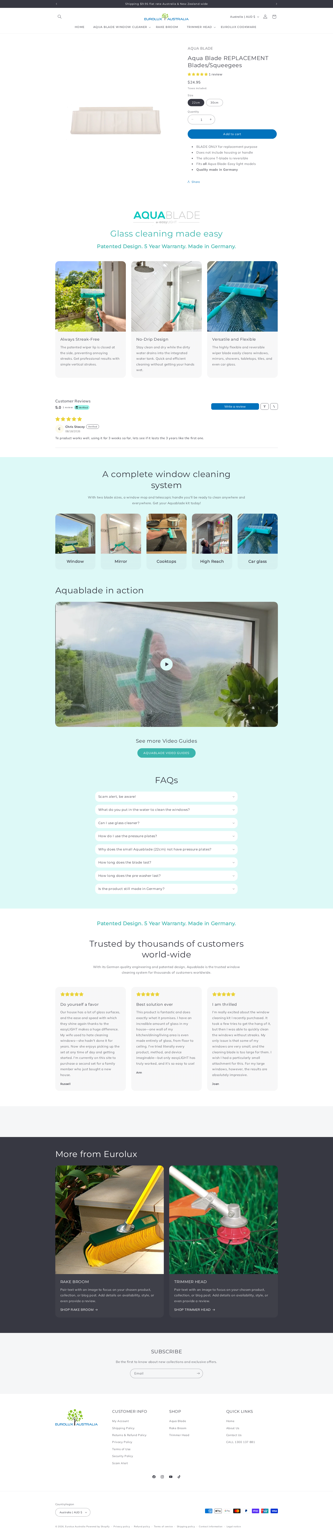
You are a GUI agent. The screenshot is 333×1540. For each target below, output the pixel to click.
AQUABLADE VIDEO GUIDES (166, 753)
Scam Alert (120, 1463)
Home (230, 1421)
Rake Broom (177, 1428)
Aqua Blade (177, 1421)
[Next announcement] (276, 4)
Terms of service (163, 1526)
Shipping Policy (123, 1428)
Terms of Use (121, 1449)
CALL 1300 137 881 (240, 1442)
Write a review (235, 406)
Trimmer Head (179, 1435)
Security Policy (122, 1456)
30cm (214, 102)
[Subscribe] (198, 1373)
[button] (59, 16)
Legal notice (234, 1526)
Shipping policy (186, 1526)
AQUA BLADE (200, 48)
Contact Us (234, 1435)
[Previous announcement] (56, 4)
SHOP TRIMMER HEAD (192, 1310)
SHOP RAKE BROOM (76, 1310)
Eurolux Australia (75, 1526)
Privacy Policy (122, 1442)
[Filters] (265, 406)
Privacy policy (122, 1526)
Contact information (211, 1526)
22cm (196, 102)
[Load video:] (166, 664)
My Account (120, 1421)
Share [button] (196, 181)
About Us (232, 1428)
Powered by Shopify (98, 1526)
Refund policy (142, 1526)
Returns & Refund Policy (129, 1435)
